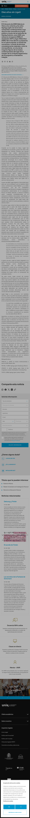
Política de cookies (8, 801)
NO (9, 806)
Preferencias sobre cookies (15, 812)
